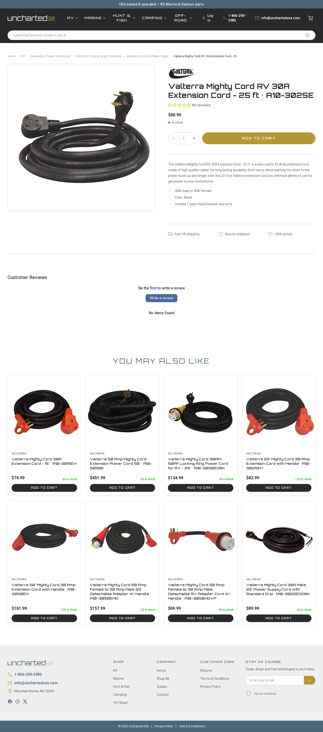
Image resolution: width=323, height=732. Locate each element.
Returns (206, 670)
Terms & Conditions (214, 678)
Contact (163, 695)
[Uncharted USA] (31, 18)
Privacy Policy (210, 686)
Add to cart (44, 487)
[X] (25, 701)
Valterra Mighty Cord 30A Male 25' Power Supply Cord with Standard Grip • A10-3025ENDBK (278, 589)
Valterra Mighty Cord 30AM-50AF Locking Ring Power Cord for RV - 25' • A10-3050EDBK (198, 463)
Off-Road (180, 17)
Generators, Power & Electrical (50, 56)
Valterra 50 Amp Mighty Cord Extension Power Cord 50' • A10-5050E (121, 463)
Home (11, 56)
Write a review (161, 298)
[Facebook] (10, 701)
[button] (179, 105)
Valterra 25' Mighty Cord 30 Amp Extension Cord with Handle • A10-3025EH (278, 463)
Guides (162, 686)
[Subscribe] (309, 680)
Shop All (163, 678)
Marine (93, 18)
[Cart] (310, 18)
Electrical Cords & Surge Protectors (99, 56)
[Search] (307, 35)
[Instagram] (17, 701)
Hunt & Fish (122, 17)
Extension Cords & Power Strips (147, 56)
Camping (152, 18)
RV (70, 18)
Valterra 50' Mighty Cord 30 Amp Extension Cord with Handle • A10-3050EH (44, 589)
